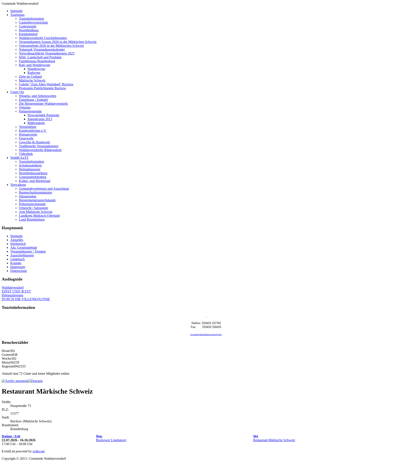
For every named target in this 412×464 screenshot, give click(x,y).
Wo (255, 436)
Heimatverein (28, 134)
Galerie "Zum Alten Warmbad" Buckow (46, 84)
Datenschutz (18, 271)
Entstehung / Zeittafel (33, 100)
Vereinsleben (27, 127)
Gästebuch (17, 259)
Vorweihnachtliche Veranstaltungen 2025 (46, 53)
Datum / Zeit (11, 436)
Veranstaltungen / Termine (28, 251)
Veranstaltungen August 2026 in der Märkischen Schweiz (58, 42)
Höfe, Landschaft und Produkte (40, 57)
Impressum (17, 267)
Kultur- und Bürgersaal (34, 181)
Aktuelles (16, 240)
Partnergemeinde (30, 111)
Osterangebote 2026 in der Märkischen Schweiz (51, 45)
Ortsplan (24, 107)
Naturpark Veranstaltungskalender (42, 49)
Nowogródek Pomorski (43, 115)
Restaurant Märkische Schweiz (274, 440)
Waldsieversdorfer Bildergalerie (40, 150)
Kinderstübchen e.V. (33, 130)
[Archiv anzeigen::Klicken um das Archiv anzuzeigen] (14, 381)
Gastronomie (27, 26)
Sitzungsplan (27, 196)
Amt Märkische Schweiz (35, 212)
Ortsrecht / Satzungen (33, 208)
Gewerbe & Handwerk (34, 142)
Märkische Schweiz (32, 80)
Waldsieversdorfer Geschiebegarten (43, 38)
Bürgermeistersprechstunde (37, 200)
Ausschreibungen (22, 255)
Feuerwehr (26, 138)
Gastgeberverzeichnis (33, 22)
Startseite (16, 11)
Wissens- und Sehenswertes (37, 96)
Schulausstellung (30, 165)
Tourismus (17, 15)
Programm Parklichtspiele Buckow (42, 88)
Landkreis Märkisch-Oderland (39, 215)
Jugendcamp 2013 (39, 119)
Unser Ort (17, 92)
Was (99, 436)
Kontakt (15, 263)
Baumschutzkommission (35, 192)
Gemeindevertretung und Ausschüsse (44, 188)
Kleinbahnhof (28, 34)
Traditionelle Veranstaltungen (38, 146)
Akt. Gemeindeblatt (23, 247)
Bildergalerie (36, 123)
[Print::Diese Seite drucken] (35, 381)
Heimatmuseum (29, 169)
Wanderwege (36, 69)
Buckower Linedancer (111, 440)
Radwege (33, 72)
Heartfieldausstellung (33, 173)
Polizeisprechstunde (32, 204)
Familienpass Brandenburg (37, 61)
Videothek (26, 154)
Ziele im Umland (30, 76)
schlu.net (39, 451)
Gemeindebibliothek (32, 177)
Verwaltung (18, 185)
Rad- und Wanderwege (34, 65)
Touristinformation (31, 18)
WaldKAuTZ (19, 157)
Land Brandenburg (32, 219)
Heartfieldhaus (29, 30)
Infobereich (18, 244)
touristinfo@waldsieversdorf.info (206, 334)
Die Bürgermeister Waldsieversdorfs (43, 103)
